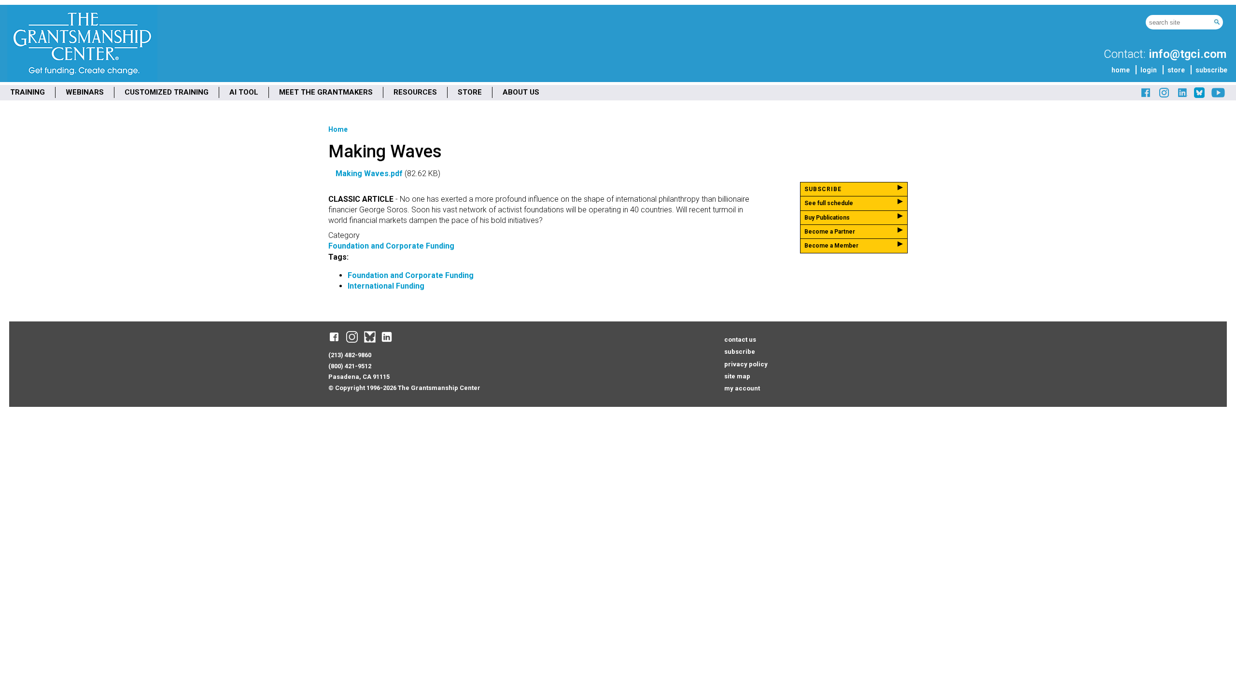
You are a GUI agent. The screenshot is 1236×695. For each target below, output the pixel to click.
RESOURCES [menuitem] (415, 92)
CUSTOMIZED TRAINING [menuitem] (167, 92)
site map (737, 376)
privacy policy (746, 364)
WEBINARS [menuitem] (85, 92)
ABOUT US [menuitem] (521, 92)
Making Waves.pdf (369, 173)
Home (338, 129)
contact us (740, 339)
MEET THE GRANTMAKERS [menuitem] (326, 92)
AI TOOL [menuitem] (243, 92)
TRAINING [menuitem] (27, 92)
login (1148, 70)
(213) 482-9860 (349, 355)
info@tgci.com (1187, 54)
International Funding (386, 286)
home (1120, 70)
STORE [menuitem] (470, 92)
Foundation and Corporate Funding (391, 245)
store (1176, 70)
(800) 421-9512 (349, 366)
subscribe (1211, 70)
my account (742, 388)
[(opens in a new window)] (1146, 96)
